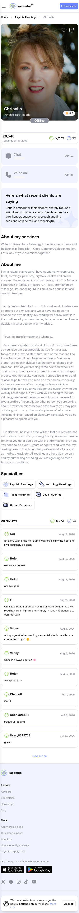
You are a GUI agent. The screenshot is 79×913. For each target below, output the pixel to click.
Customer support (12, 832)
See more (39, 756)
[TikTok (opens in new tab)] (26, 881)
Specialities (8, 797)
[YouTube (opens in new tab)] (34, 881)
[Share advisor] (71, 30)
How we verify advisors (15, 845)
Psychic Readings (25, 17)
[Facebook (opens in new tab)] (11, 881)
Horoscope (7, 804)
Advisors (6, 791)
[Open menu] (4, 6)
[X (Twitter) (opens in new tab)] (3, 881)
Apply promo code (12, 826)
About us (6, 839)
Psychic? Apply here (13, 851)
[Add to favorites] (64, 30)
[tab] (24, 521)
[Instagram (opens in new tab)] (18, 881)
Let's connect (69, 6)
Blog (3, 810)
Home (4, 17)
